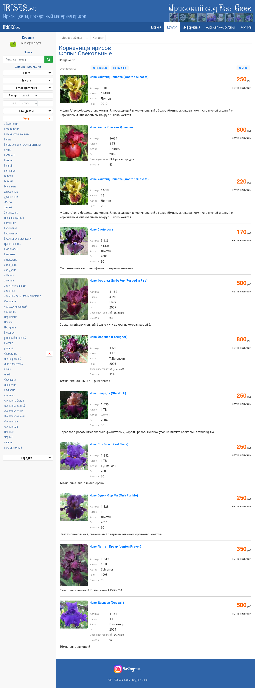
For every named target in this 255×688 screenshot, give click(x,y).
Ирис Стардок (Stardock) (108, 393)
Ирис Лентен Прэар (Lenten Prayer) (115, 546)
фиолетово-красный (14, 406)
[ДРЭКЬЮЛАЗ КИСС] (173, 17)
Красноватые (11, 249)
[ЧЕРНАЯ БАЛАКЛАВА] (201, 17)
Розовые (8, 343)
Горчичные (10, 186)
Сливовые (9, 390)
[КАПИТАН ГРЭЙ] (220, 17)
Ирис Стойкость (101, 229)
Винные (8, 160)
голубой (8, 176)
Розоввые (9, 332)
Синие (7, 369)
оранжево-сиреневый (15, 306)
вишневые (9, 171)
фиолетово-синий (13, 411)
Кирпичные (10, 223)
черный (8, 442)
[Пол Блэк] (74, 456)
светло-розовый (12, 359)
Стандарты (26, 111)
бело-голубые (11, 129)
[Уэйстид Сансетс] (74, 88)
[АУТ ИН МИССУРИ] (248, 17)
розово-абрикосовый (15, 338)
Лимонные (9, 291)
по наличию (120, 67)
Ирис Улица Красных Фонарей (111, 127)
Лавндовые (10, 270)
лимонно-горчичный (15, 285)
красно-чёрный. (12, 244)
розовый (8, 348)
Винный (8, 165)
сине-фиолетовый (13, 364)
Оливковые (10, 301)
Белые (7, 139)
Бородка (26, 458)
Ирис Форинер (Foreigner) (109, 337)
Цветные (9, 432)
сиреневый (10, 385)
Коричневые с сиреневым (18, 238)
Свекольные (10, 353)
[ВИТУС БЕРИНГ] (239, 17)
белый (7, 150)
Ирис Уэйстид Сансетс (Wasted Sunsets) (119, 77)
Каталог (172, 27)
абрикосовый (11, 124)
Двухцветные (11, 191)
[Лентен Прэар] (74, 565)
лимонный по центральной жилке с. (22, 296)
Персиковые (10, 317)
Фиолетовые (11, 421)
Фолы (26, 118)
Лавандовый (10, 265)
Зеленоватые (11, 212)
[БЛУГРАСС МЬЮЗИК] (183, 17)
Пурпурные (10, 327)
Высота (26, 80)
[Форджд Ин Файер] (74, 299)
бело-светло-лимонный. (17, 134)
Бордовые (9, 155)
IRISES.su (20, 7)
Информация (191, 27)
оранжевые (10, 312)
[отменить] (49, 354)
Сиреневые (10, 379)
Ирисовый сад (72, 38)
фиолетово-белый (14, 400)
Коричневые (11, 233)
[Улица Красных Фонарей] (74, 143)
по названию (100, 67)
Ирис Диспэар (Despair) (107, 602)
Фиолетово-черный (14, 416)
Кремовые (9, 254)
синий (7, 374)
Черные (8, 437)
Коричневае (10, 228)
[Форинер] (74, 348)
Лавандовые (10, 259)
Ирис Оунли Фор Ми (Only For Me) (114, 495)
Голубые (8, 181)
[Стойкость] (74, 241)
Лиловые (9, 275)
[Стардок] (74, 405)
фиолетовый (11, 426)
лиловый (9, 280)
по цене (243, 67)
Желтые (8, 202)
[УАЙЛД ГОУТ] (229, 17)
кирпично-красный (14, 218)
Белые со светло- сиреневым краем (22, 144)
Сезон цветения (26, 88)
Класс (26, 73)
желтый (8, 207)
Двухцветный (11, 197)
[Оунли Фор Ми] (74, 507)
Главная (156, 27)
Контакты (246, 27)
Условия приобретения (220, 27)
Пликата (8, 322)
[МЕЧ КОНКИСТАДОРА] (192, 17)
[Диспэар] (74, 614)
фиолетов (9, 395)
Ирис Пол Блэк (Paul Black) (109, 444)
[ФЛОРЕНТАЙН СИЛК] (211, 17)
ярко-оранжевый (13, 447)
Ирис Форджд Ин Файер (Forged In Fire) (118, 280)
